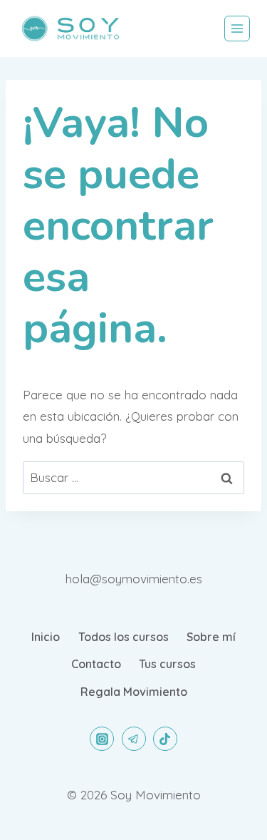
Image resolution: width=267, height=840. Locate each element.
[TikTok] (165, 739)
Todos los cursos (123, 637)
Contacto (96, 664)
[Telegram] (134, 739)
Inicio (45, 637)
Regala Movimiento (133, 692)
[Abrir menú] (237, 28)
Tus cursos (167, 664)
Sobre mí (211, 637)
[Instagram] (102, 739)
